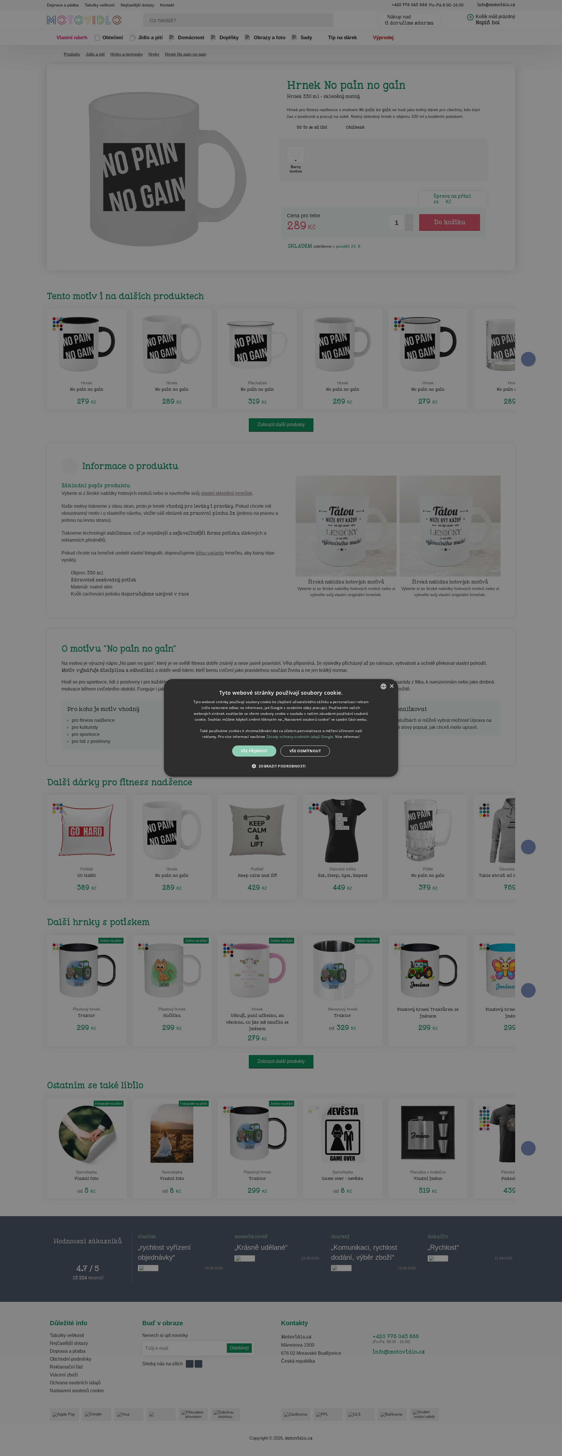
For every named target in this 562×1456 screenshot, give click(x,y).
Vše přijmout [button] (254, 750)
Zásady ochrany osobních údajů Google (299, 736)
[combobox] (383, 686)
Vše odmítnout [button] (305, 750)
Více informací (347, 736)
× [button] (391, 686)
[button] (281, 766)
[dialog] (281, 728)
